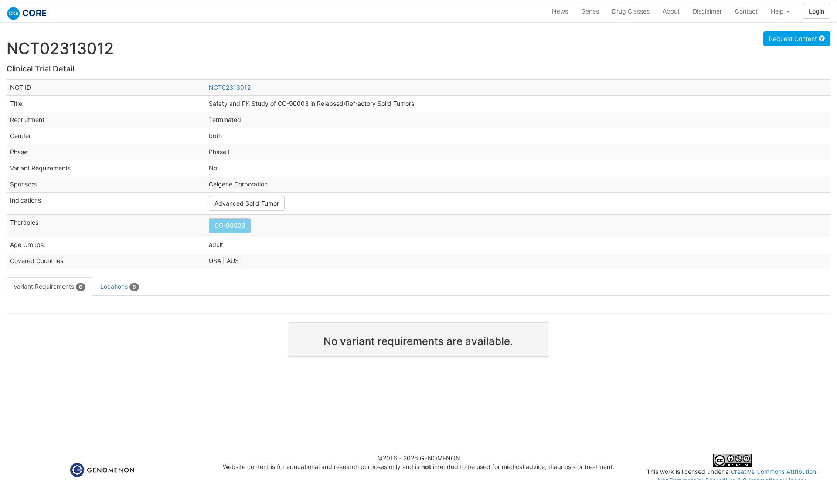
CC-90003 (229, 225)
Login (816, 11)
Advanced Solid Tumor (246, 203)
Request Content (794, 38)
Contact (746, 11)
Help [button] (778, 11)
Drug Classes (631, 11)
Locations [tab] (118, 286)
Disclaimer (707, 11)
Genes (590, 11)
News (560, 11)
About (671, 11)
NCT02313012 (230, 87)
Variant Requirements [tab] (48, 286)
